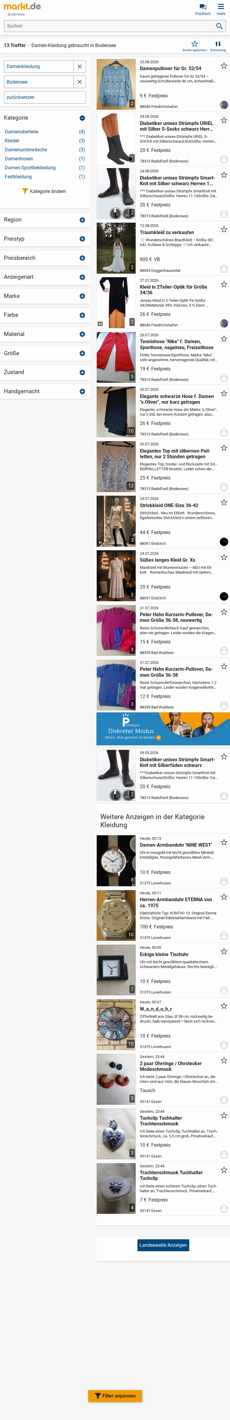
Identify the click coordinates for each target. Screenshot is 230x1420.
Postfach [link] (203, 13)
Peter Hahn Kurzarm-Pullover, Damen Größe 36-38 (176, 672)
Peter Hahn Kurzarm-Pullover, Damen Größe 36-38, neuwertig (176, 617)
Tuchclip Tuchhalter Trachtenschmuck (161, 1121)
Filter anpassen (119, 1396)
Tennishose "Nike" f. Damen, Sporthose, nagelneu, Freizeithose (177, 344)
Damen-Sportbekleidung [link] (45, 168)
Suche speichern (194, 50)
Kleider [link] (45, 141)
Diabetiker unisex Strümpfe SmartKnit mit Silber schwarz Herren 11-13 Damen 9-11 (177, 180)
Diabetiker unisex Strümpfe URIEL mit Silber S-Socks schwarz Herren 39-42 (177, 126)
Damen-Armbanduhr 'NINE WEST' (176, 845)
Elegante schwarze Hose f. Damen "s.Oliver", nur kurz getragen (177, 399)
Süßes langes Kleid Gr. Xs (167, 560)
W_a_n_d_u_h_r (156, 1009)
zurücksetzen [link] (20, 97)
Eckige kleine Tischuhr (164, 954)
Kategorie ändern (48, 191)
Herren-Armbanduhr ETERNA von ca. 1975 (176, 902)
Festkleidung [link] (45, 177)
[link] (22, 6)
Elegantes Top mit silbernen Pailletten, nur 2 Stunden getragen (175, 453)
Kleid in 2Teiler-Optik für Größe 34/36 (173, 290)
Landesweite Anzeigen (163, 1245)
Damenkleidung (23, 66)
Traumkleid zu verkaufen (167, 232)
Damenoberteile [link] (45, 132)
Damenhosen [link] (45, 159)
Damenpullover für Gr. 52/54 (170, 68)
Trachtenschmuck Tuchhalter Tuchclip (171, 1175)
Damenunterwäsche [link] (45, 150)
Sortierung (218, 50)
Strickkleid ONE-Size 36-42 (169, 505)
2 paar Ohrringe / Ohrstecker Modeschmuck (171, 1066)
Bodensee (17, 82)
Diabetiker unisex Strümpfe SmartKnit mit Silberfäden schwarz (177, 762)
